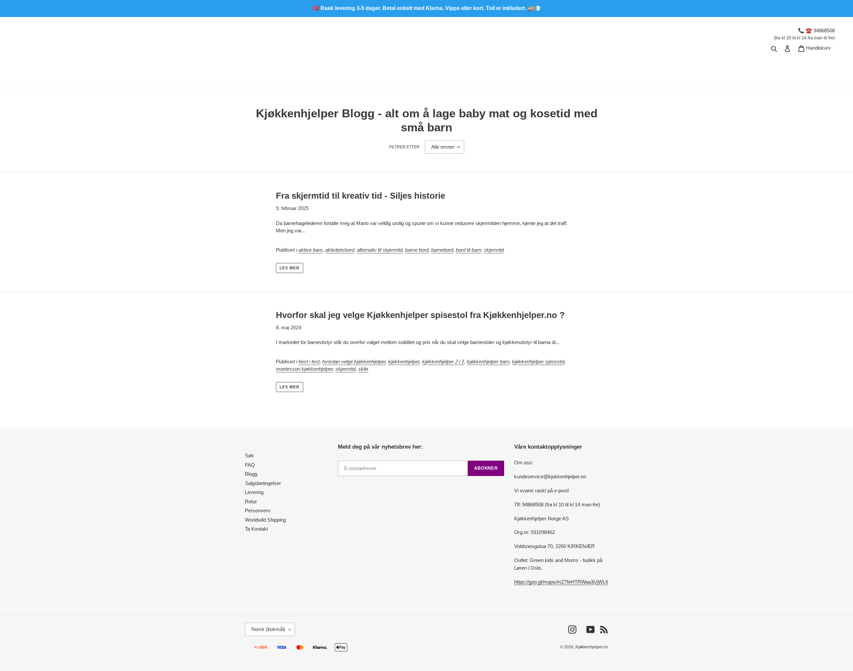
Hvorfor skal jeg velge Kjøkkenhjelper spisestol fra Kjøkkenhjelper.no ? (420, 315)
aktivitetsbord (339, 250)
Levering (254, 492)
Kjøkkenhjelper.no (591, 647)
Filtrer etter (404, 147)
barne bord (416, 250)
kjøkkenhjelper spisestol (538, 361)
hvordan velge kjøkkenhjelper (354, 361)
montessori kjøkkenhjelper (304, 369)
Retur (251, 501)
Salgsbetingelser (263, 483)
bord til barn (468, 250)
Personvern (257, 510)
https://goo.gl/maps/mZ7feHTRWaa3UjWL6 (561, 582)
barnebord (442, 250)
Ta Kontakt (256, 529)
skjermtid (494, 250)
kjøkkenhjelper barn (488, 361)
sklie (363, 369)
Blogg (251, 474)
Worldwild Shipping (265, 520)
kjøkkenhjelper (404, 361)
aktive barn (311, 250)
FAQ (250, 465)
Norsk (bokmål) (268, 629)
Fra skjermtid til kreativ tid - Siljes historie (360, 196)
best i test (309, 361)
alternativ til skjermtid (380, 250)
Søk (249, 455)
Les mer (290, 268)
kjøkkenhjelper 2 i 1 (443, 361)
